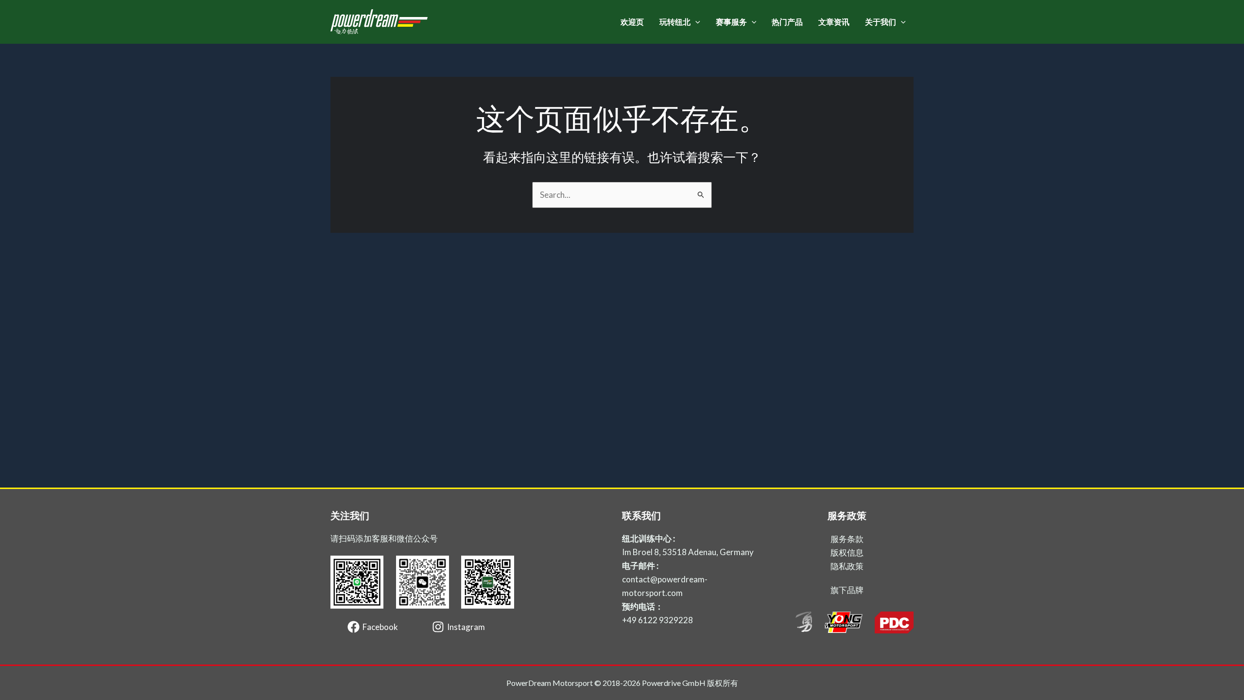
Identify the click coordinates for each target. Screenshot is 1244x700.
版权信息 (847, 552)
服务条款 (847, 539)
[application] (695, 22)
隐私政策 (847, 566)
